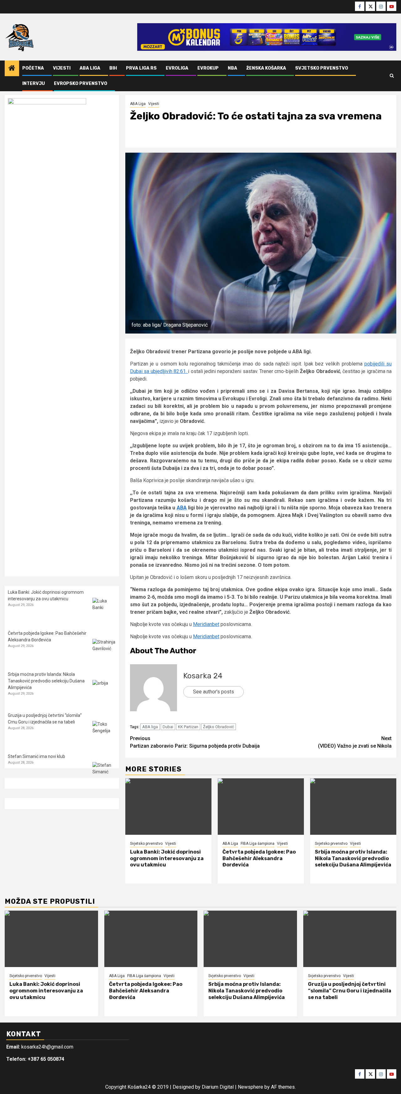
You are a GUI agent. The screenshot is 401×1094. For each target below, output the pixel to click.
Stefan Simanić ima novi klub (36, 756)
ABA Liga (90, 68)
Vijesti (61, 68)
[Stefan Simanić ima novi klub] (104, 774)
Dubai (168, 726)
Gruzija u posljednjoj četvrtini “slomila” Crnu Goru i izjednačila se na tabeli (349, 990)
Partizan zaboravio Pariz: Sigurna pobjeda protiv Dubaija (195, 742)
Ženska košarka (266, 68)
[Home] (11, 68)
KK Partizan (188, 726)
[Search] (392, 76)
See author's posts (213, 692)
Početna (33, 68)
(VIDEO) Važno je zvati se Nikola (355, 742)
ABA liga (150, 726)
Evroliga (177, 68)
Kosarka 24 (202, 675)
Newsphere (250, 1087)
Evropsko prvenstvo (80, 83)
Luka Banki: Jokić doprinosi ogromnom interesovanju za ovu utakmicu (167, 858)
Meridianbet (206, 624)
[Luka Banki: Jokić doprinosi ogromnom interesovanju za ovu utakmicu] (168, 806)
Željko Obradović (218, 726)
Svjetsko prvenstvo (321, 68)
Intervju (33, 83)
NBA (232, 68)
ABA (182, 508)
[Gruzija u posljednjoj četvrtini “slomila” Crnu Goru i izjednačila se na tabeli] (104, 733)
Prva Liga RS (141, 68)
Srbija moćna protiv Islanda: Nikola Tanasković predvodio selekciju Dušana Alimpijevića (353, 858)
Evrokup (208, 68)
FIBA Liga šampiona (257, 843)
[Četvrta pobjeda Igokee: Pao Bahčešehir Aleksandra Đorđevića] (261, 806)
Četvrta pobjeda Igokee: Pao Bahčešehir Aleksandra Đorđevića (259, 858)
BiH (113, 68)
